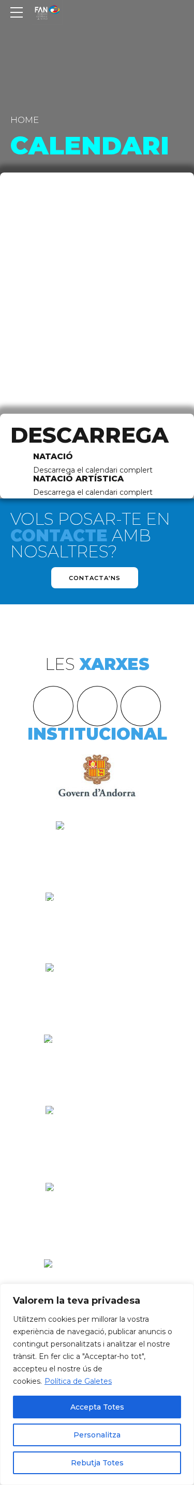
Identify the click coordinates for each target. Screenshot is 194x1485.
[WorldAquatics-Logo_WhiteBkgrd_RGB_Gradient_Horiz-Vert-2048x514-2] (97, 905)
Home (24, 120)
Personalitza (97, 1435)
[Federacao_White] (97, 1212)
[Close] (183, 1292)
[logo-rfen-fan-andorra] (97, 1060)
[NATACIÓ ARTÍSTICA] (18, 486)
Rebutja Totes (97, 1462)
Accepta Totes (97, 1407)
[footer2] (97, 847)
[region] (97, 1384)
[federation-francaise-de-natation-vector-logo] (97, 1134)
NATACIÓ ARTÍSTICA (78, 478)
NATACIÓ (53, 456)
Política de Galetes (78, 1381)
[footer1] (97, 776)
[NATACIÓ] (18, 464)
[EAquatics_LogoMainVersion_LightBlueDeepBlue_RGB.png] (97, 981)
